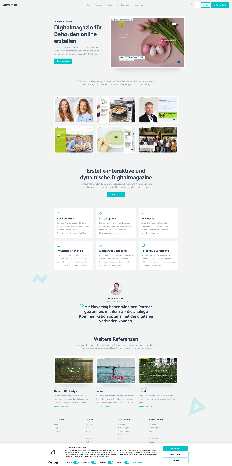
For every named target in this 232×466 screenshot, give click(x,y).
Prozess (57, 431)
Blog (55, 434)
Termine (152, 434)
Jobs (150, 431)
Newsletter (90, 438)
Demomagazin (122, 434)
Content (120, 438)
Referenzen (99, 5)
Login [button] (205, 5)
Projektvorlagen (123, 431)
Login (56, 424)
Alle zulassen (175, 448)
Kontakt (152, 442)
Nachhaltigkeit (154, 427)
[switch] (93, 462)
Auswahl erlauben (175, 454)
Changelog (90, 434)
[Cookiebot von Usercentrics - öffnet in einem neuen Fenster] (53, 462)
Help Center (90, 427)
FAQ (87, 442)
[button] (29, 5)
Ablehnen (176, 460)
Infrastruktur (153, 438)
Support (89, 424)
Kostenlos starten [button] (220, 5)
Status (88, 431)
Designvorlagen (112, 5)
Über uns (152, 424)
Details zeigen (137, 462)
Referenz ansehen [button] (61, 406)
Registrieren (58, 427)
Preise (135, 5)
